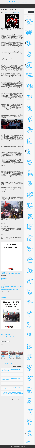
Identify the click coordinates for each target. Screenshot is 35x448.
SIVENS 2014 (29, 63)
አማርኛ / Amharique (30, 347)
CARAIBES (29, 229)
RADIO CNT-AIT (28, 154)
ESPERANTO (28, 64)
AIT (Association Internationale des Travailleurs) (29, 28)
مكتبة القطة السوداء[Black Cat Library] (30, 198)
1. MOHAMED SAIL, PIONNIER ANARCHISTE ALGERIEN (30, 164)
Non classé (28, 150)
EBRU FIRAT (29, 238)
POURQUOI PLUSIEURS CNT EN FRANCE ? (30, 49)
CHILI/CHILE (29, 230)
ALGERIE (28, 161)
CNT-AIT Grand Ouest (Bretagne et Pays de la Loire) (30, 94)
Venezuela (28, 338)
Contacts (16, 4)
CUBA (28, 237)
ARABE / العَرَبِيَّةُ (29, 196)
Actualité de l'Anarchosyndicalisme (17, 2)
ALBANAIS (29, 160)
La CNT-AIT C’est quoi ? (29, 4)
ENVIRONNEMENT (29, 62)
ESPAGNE (28, 247)
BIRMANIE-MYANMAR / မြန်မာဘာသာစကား (30, 223)
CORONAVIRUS (28, 61)
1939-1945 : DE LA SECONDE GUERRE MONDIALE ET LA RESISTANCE (30, 405)
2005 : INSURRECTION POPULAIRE (30, 429)
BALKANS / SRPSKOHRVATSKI (30, 208)
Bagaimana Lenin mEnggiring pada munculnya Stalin (9, 289)
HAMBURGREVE (30, 107)
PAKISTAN (29, 301)
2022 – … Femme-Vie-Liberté (30, 266)
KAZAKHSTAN (29, 278)
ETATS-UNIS (29, 250)
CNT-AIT (11, 12)
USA (27, 337)
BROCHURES (21, 4)
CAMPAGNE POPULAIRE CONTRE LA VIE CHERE (17, 6)
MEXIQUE (28, 291)
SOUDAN (28, 321)
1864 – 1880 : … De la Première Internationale (29, 354)
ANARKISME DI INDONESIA (5, 334)
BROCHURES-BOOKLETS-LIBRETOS (28, 40)
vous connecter (7, 399)
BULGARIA (29, 228)
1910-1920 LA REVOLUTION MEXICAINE (29, 369)
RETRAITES (29, 133)
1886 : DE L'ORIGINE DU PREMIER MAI (29, 364)
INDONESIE (29, 256)
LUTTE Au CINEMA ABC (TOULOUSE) (30, 115)
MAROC (28, 290)
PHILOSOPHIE (28, 151)
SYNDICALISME (29, 436)
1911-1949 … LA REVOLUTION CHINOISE (29, 372)
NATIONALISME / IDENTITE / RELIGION (29, 148)
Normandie (29, 130)
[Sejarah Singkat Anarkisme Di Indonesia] (12, 353)
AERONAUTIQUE (30, 85)
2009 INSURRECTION (30, 262)
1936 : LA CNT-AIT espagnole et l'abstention (30, 22)
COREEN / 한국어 (30, 236)
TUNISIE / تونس (29, 333)
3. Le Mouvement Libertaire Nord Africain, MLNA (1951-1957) (30, 174)
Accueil (3, 4)
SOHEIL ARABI (30, 270)
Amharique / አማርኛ (30, 195)
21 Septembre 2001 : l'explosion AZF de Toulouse (30, 76)
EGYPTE (28, 239)
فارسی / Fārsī (30, 271)
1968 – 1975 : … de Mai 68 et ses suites (29, 421)
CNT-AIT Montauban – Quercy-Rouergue (30, 99)
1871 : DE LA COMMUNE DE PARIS (29, 357)
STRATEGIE (28, 433)
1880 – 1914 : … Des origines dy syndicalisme (29, 360)
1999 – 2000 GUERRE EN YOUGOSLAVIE (30, 217)
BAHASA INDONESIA (8, 363)
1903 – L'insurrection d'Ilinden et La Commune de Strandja (30, 213)
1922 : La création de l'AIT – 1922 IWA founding (30, 389)
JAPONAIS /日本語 (30, 277)
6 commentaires (16, 12)
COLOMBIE (29, 235)
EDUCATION (29, 106)
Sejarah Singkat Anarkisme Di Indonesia (7, 336)
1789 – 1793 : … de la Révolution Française (29, 350)
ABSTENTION (28, 20)
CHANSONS (28, 42)
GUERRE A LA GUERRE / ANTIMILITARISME (29, 69)
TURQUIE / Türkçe (30, 334)
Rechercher (31, 11)
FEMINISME (28, 65)
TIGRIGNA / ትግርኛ (30, 332)
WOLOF (28, 346)
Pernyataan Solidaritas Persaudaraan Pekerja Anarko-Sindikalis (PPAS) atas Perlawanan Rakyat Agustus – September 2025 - (12, 393)
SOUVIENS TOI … (29, 348)
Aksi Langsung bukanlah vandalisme (7, 281)
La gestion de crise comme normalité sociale (29, 73)
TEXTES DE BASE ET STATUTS (29, 56)
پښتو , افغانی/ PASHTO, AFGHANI (30, 306)
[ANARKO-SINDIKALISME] (4, 353)
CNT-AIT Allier (29, 89)
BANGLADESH (29, 219)
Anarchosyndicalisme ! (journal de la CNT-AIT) (30, 87)
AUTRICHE (29, 204)
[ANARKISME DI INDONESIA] (19, 353)
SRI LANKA (29, 322)
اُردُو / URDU (30, 304)
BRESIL (28, 225)
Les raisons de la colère (10, 4)
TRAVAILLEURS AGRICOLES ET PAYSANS (29, 144)
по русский (29, 317)
